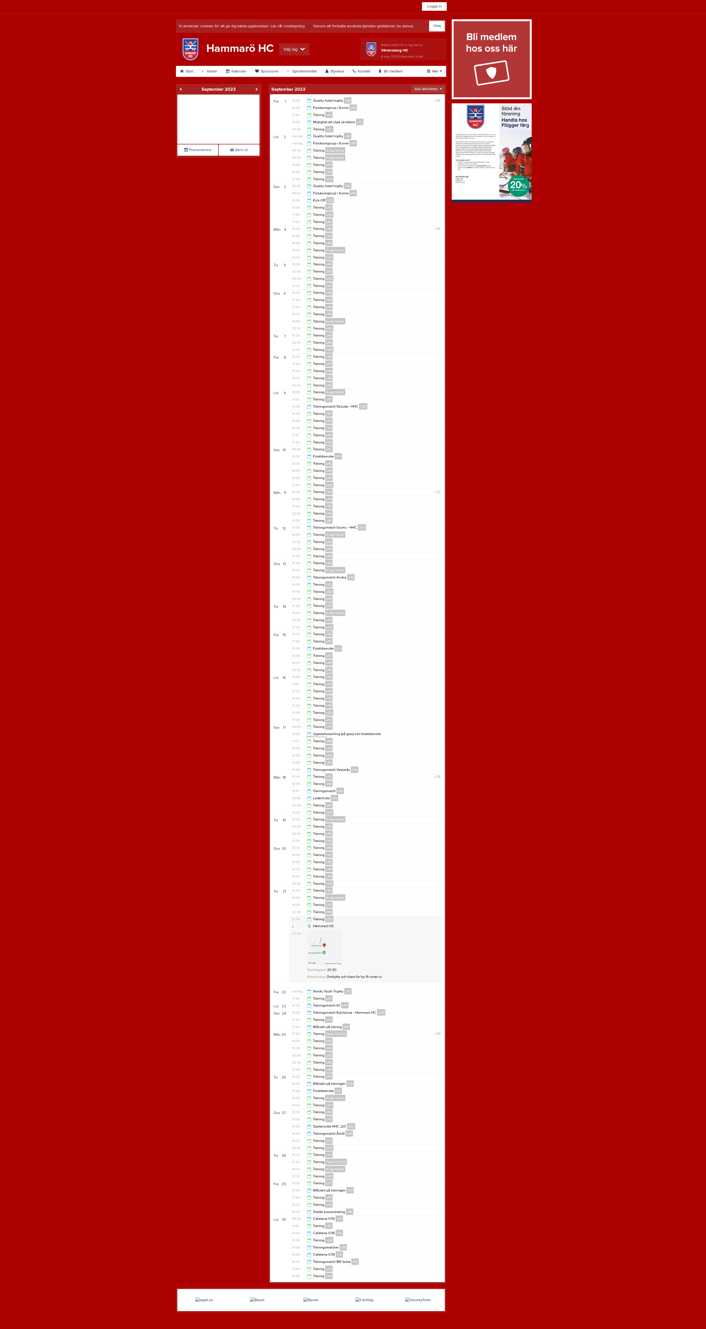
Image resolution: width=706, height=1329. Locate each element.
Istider (211, 71)
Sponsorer (269, 71)
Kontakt (363, 71)
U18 (353, 108)
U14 (328, 222)
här (308, 26)
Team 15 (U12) (336, 1034)
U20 (329, 129)
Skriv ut (241, 149)
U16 (347, 100)
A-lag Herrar (335, 150)
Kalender (238, 71)
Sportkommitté (304, 71)
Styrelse (336, 71)
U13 (359, 122)
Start (188, 71)
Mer (435, 71)
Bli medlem (393, 71)
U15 (328, 165)
